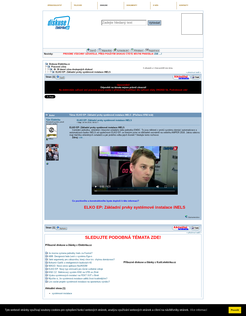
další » (198, 72)
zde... (82, 137)
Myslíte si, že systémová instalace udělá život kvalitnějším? (78, 278)
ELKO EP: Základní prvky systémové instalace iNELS (83, 72)
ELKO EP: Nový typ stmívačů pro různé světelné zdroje (76, 269)
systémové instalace (62, 293)
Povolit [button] (235, 310)
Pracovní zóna (58, 66)
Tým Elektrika (53, 120)
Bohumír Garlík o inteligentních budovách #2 (70, 262)
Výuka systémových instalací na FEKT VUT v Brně (74, 275)
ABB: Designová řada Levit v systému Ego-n (70, 256)
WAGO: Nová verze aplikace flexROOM (68, 266)
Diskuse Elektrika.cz (59, 64)
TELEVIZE (78, 5)
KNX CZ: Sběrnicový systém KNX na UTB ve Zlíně (73, 272)
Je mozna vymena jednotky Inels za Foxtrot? (70, 253)
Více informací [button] (198, 309)
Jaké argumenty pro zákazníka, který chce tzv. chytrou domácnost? (82, 259)
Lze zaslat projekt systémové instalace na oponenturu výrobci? (79, 281)
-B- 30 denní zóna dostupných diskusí (73, 69)
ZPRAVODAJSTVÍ (55, 5)
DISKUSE (104, 5)
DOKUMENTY (132, 5)
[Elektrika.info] (47, 164)
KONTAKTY (183, 5)
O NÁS (155, 5)
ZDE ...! (158, 54)
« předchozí (190, 72)
